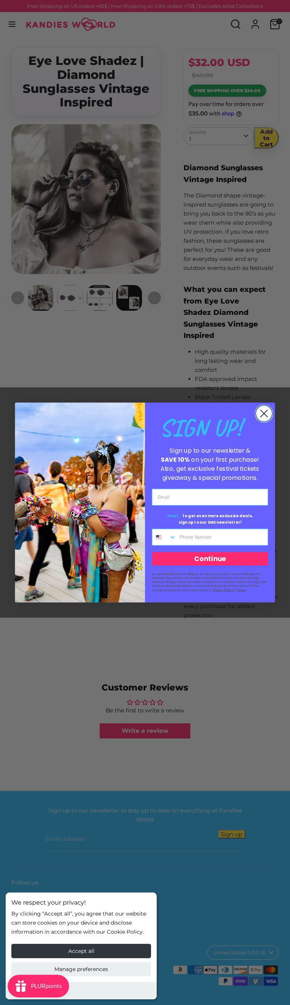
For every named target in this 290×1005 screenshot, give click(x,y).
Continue (210, 559)
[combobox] (164, 537)
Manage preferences (81, 969)
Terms (241, 590)
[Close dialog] (264, 413)
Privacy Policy (222, 590)
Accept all (81, 951)
